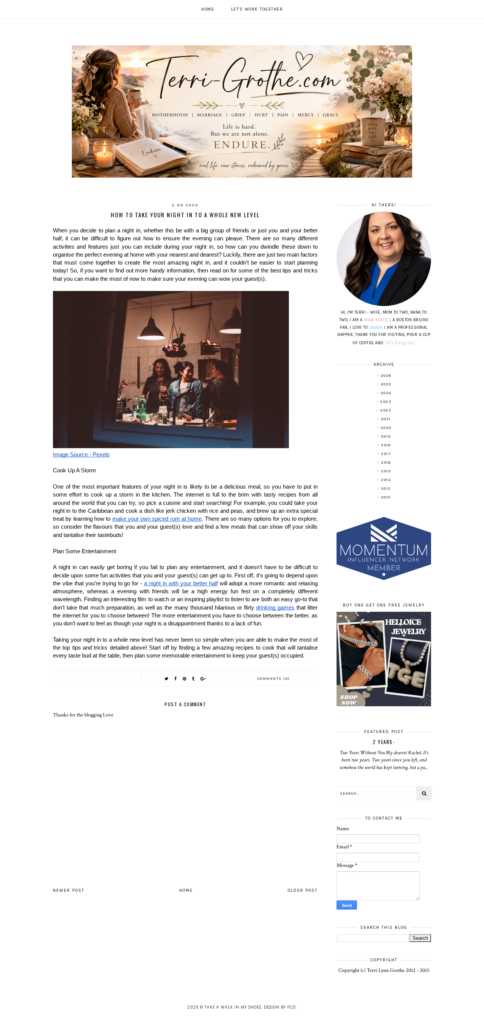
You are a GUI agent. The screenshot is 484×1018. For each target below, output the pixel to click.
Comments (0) (273, 678)
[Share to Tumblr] (193, 678)
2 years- (384, 742)
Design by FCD (280, 1007)
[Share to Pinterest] (185, 678)
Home (207, 9)
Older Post (303, 890)
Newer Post (68, 890)
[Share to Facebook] (175, 678)
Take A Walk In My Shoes (233, 1007)
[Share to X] (166, 678)
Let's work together (257, 9)
